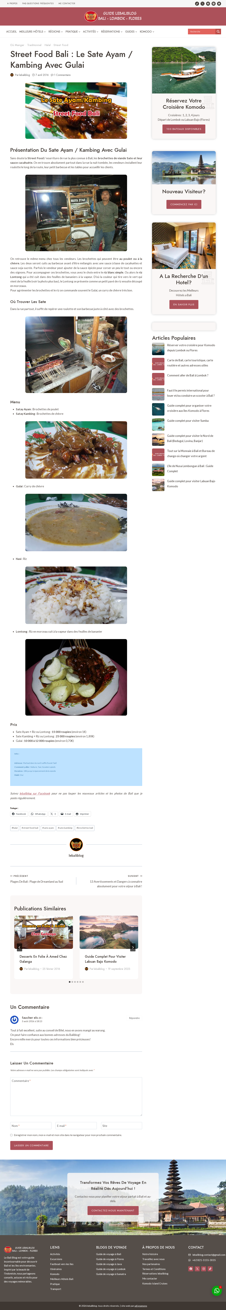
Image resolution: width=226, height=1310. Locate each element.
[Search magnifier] (218, 31)
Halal (48, 45)
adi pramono (141, 1305)
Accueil (11, 32)
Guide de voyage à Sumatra (111, 1273)
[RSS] (219, 4)
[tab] (69, 982)
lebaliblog (24, 75)
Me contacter (67, 3)
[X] (197, 1268)
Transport (55, 1288)
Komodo (54, 1273)
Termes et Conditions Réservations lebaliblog (155, 1271)
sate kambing (65, 828)
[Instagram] (214, 4)
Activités (55, 1254)
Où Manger (17, 45)
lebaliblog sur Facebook (35, 793)
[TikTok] (197, 4)
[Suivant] (133, 947)
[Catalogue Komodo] (184, 70)
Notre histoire (150, 1254)
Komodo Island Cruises (154, 1283)
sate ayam (48, 828)
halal (15, 828)
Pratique (55, 1283)
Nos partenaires (151, 1264)
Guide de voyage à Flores (110, 1259)
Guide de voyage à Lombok (110, 1268)
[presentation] (43, 932)
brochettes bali (85, 828)
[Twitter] (202, 4)
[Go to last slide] (19, 947)
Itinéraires (56, 1268)
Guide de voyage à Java (109, 1264)
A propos (12, 3)
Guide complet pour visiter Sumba (188, 420)
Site (104, 1125)
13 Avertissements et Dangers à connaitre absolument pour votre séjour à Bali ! (116, 881)
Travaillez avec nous (153, 1259)
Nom (16, 1125)
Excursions (56, 1259)
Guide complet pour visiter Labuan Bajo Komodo (105, 959)
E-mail (61, 1125)
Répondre (134, 1018)
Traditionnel (34, 45)
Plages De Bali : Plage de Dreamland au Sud (36, 879)
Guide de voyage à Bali (108, 1254)
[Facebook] (208, 4)
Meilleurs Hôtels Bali (61, 1278)
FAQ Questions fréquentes (38, 3)
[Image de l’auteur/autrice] (12, 75)
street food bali (30, 828)
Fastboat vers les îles (61, 1264)
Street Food (61, 45)
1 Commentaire (62, 75)
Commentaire (21, 1081)
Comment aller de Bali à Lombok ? (187, 375)
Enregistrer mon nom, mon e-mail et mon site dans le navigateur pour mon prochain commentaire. (68, 1135)
